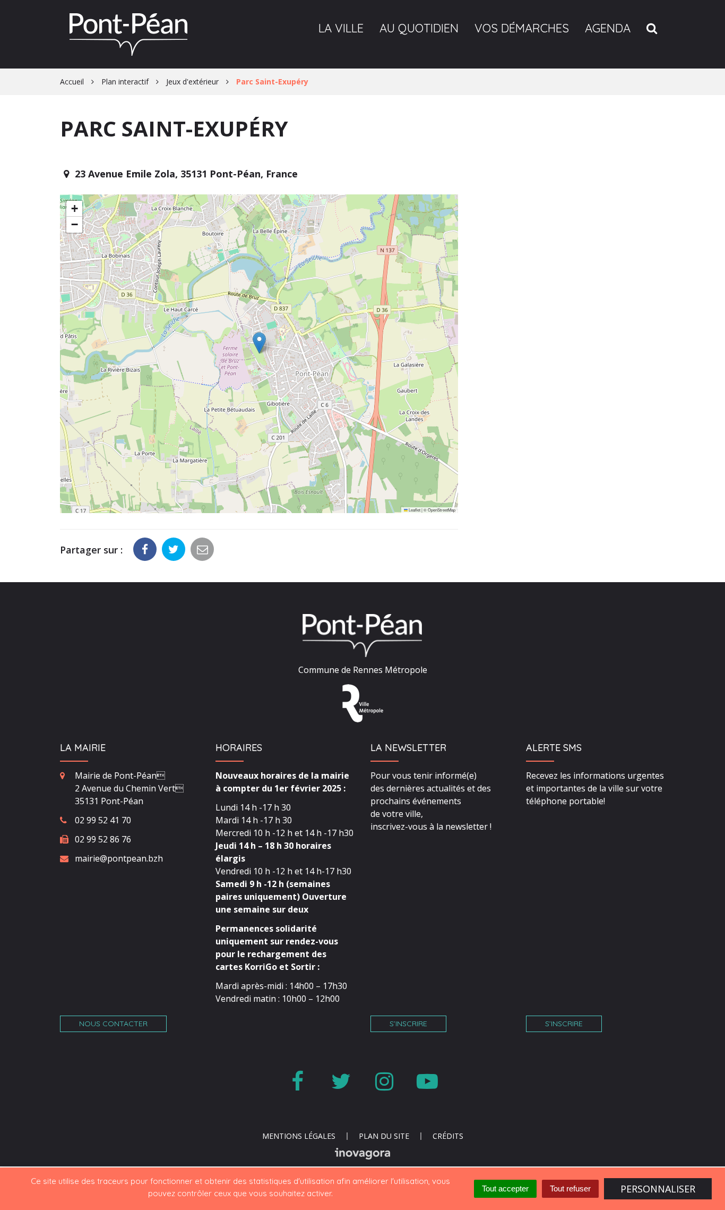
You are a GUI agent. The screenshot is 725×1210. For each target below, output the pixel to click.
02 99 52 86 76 (103, 839)
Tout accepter (505, 1188)
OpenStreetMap (441, 510)
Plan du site (384, 1136)
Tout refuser (570, 1188)
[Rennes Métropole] (363, 702)
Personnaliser (657, 1188)
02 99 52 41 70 (103, 820)
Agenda (608, 28)
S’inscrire (408, 1023)
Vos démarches (521, 28)
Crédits (448, 1136)
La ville (341, 28)
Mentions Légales (298, 1136)
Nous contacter (113, 1023)
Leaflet (414, 510)
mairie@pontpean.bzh (119, 858)
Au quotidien (419, 28)
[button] (259, 343)
